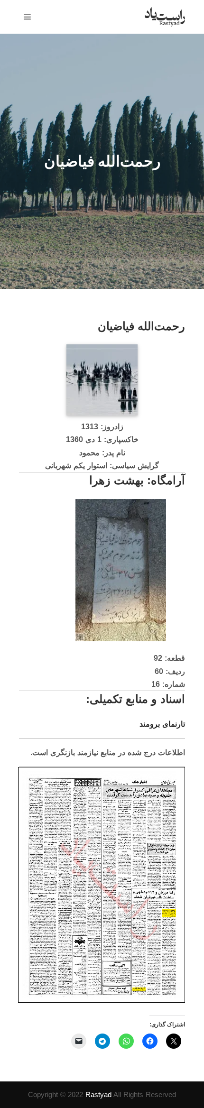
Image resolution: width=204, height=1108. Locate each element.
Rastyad (98, 1094)
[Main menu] (27, 17)
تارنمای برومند (162, 724)
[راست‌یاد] (165, 17)
